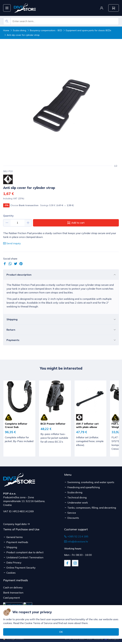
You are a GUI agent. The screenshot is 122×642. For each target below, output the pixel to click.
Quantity (8, 215)
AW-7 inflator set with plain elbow (87, 425)
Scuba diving (19, 30)
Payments (13, 340)
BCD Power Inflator (53, 423)
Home (6, 30)
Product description (19, 274)
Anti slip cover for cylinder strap (23, 35)
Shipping (12, 319)
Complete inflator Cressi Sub (16, 425)
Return (11, 329)
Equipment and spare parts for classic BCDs (88, 30)
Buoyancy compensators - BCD (46, 30)
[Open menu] (7, 8)
